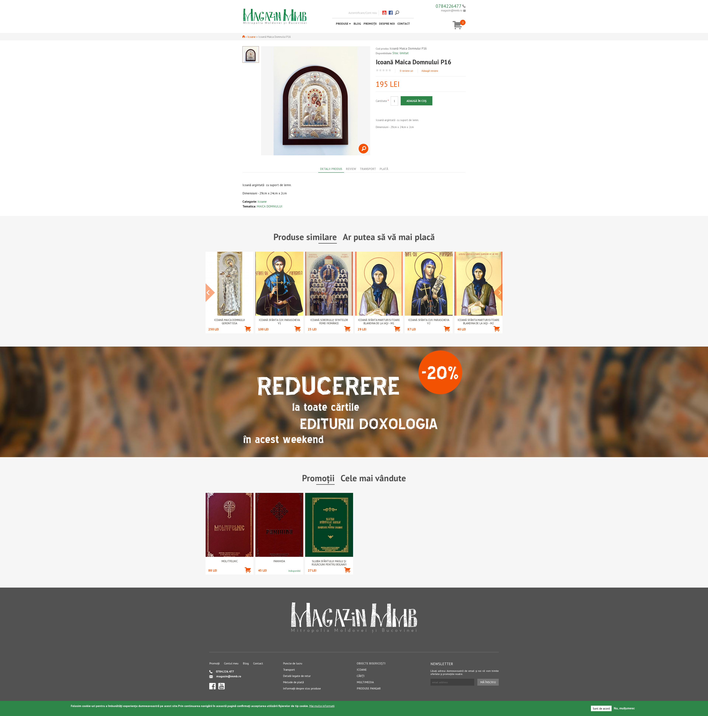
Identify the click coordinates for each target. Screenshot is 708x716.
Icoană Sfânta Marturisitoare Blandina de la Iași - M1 (379, 321)
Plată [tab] (384, 169)
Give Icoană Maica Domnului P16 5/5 (389, 70)
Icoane (251, 37)
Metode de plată (293, 682)
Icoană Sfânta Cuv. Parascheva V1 (279, 321)
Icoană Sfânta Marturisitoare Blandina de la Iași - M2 (478, 321)
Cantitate (382, 101)
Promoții (370, 23)
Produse (342, 23)
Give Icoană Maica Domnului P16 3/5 (383, 70)
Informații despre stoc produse (302, 688)
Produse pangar (369, 688)
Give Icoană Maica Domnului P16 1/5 (377, 70)
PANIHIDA (279, 561)
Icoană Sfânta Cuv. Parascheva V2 (428, 321)
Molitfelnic (230, 561)
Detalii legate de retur (297, 676)
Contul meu (231, 663)
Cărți (361, 676)
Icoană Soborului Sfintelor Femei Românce (329, 321)
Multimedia (365, 682)
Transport (289, 669)
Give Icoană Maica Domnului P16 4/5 (386, 70)
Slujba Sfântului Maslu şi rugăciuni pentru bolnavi (329, 563)
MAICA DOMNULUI (269, 206)
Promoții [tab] (318, 478)
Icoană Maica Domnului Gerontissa (229, 321)
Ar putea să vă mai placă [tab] (389, 236)
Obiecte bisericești (371, 663)
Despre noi (387, 23)
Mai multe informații (321, 706)
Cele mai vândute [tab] (373, 478)
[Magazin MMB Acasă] (274, 16)
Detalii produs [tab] (331, 169)
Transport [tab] (368, 169)
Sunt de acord (601, 708)
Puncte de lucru (292, 663)
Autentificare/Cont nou (362, 13)
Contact (403, 23)
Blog (357, 23)
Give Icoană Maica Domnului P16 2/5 (380, 70)
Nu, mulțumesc (624, 708)
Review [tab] (351, 169)
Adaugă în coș (416, 101)
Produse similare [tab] (305, 236)
